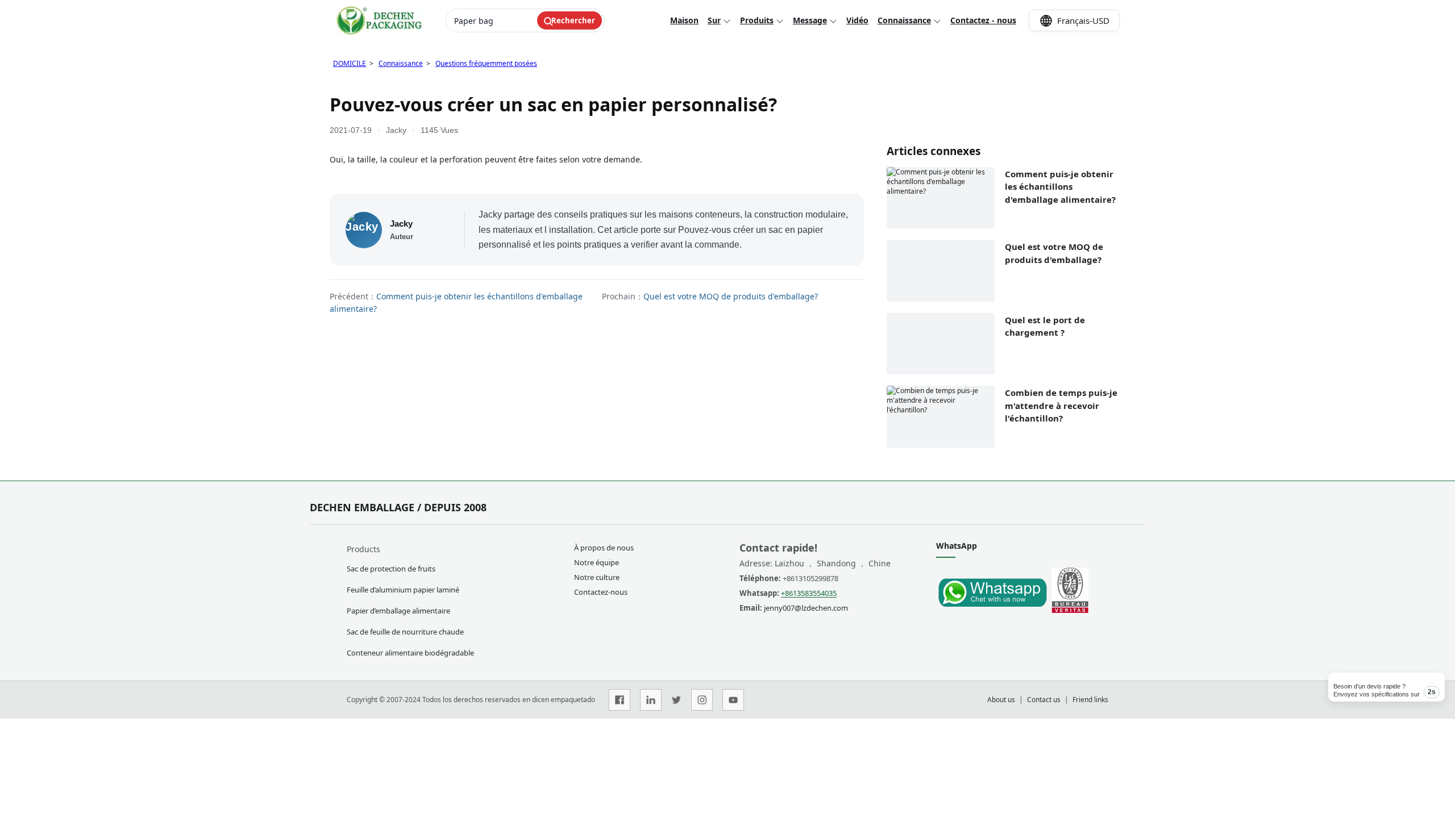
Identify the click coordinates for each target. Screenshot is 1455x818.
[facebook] (619, 700)
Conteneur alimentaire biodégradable (410, 653)
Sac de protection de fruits (391, 569)
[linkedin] (651, 700)
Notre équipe (596, 562)
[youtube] (733, 700)
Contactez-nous (600, 592)
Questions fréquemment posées (486, 63)
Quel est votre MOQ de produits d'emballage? (730, 296)
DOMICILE (349, 63)
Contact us (1044, 699)
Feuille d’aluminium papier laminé (403, 590)
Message (810, 20)
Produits (757, 20)
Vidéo (857, 20)
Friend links (1090, 699)
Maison (684, 20)
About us (1001, 699)
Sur (714, 20)
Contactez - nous (983, 20)
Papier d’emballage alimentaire (398, 611)
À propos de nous (604, 547)
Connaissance (904, 20)
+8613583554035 (809, 593)
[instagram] (702, 700)
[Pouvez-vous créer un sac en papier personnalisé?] (992, 610)
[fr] (380, 20)
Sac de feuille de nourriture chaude (405, 632)
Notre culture (597, 577)
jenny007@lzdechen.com (806, 608)
